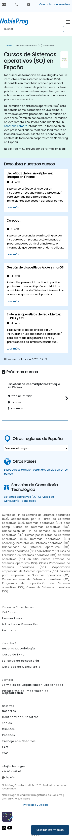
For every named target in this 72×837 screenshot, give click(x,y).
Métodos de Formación (20, 624)
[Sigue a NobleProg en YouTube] (9, 828)
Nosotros (9, 711)
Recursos (9, 630)
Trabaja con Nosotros (19, 741)
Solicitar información (50, 830)
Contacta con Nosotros (54, 4)
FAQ (5, 747)
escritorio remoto (15, 126)
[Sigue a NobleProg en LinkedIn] (4, 828)
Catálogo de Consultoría (21, 667)
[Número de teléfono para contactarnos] (16, 4)
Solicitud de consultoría (20, 661)
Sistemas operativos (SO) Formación (35, 45)
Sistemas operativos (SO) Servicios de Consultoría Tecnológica (29, 499)
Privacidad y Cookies (36, 805)
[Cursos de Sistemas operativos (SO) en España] (17, 21)
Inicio (9, 45)
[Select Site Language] (4, 4)
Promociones (12, 618)
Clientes (8, 729)
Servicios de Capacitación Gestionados (32, 685)
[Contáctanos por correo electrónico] (28, 4)
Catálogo (9, 612)
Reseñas (8, 735)
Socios (7, 723)
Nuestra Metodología (18, 648)
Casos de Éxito (13, 654)
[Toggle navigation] (68, 21)
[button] (66, 398)
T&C (5, 753)
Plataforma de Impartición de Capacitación (25, 692)
